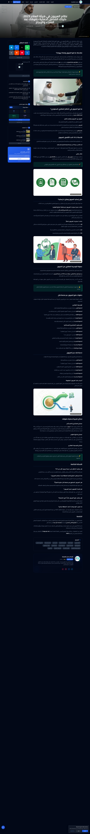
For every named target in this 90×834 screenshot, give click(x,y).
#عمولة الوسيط (62, 545)
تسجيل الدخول (17, 2)
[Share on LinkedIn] (27, 52)
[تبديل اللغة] (9, 2)
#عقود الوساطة (47, 543)
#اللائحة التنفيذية (66, 548)
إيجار (10, 107)
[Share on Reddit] (16, 52)
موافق (85, 831)
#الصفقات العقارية (57, 548)
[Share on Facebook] (16, 47)
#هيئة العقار (70, 543)
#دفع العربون (54, 545)
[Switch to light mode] (11, 2)
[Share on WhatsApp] (27, 47)
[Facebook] (69, 569)
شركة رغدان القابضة (67, 557)
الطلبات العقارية (42, 2)
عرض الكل (19, 143)
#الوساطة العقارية (62, 543)
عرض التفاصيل (20, 119)
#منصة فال (55, 543)
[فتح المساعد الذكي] (3, 827)
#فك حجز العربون (46, 545)
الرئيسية (52, 2)
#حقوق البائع (77, 545)
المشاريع (36, 2)
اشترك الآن (19, 158)
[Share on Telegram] (11, 47)
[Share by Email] (11, 52)
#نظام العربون (77, 543)
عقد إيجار (31, 2)
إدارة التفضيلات (72, 831)
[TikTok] (63, 569)
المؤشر (23, 2)
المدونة (27, 2)
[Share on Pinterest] (22, 52)
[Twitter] (72, 569)
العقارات (47, 2)
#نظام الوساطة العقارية (76, 548)
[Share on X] (22, 47)
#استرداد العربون (70, 545)
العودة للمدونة (77, 7)
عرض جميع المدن (19, 122)
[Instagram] (66, 569)
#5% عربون (50, 548)
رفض (78, 831)
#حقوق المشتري (39, 543)
